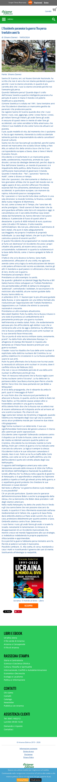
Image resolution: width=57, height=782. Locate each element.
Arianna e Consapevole (14, 644)
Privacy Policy (22, 780)
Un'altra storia (10, 637)
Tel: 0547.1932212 (12, 718)
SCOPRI (28, 605)
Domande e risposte (13, 726)
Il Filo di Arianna (11, 647)
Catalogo (8, 699)
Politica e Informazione (14, 680)
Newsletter (9, 702)
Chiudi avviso (36, 780)
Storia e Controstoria (13, 660)
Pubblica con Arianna (14, 705)
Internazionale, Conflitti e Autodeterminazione (25, 670)
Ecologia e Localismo (13, 676)
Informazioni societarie (28, 748)
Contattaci (8, 729)
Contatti (7, 696)
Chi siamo (8, 692)
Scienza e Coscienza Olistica (17, 663)
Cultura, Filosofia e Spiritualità (18, 666)
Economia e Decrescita (14, 673)
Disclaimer (28, 754)
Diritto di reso (28, 751)
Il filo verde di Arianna (14, 641)
